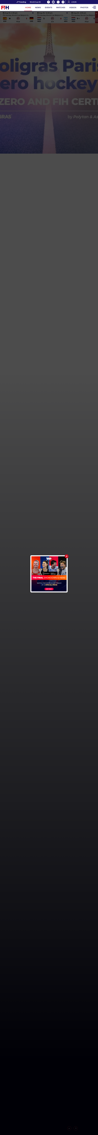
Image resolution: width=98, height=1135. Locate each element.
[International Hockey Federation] (13, 7)
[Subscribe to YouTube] (53, 2)
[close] (67, 556)
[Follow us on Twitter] (58, 2)
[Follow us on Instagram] (63, 2)
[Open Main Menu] (94, 7)
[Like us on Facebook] (48, 2)
